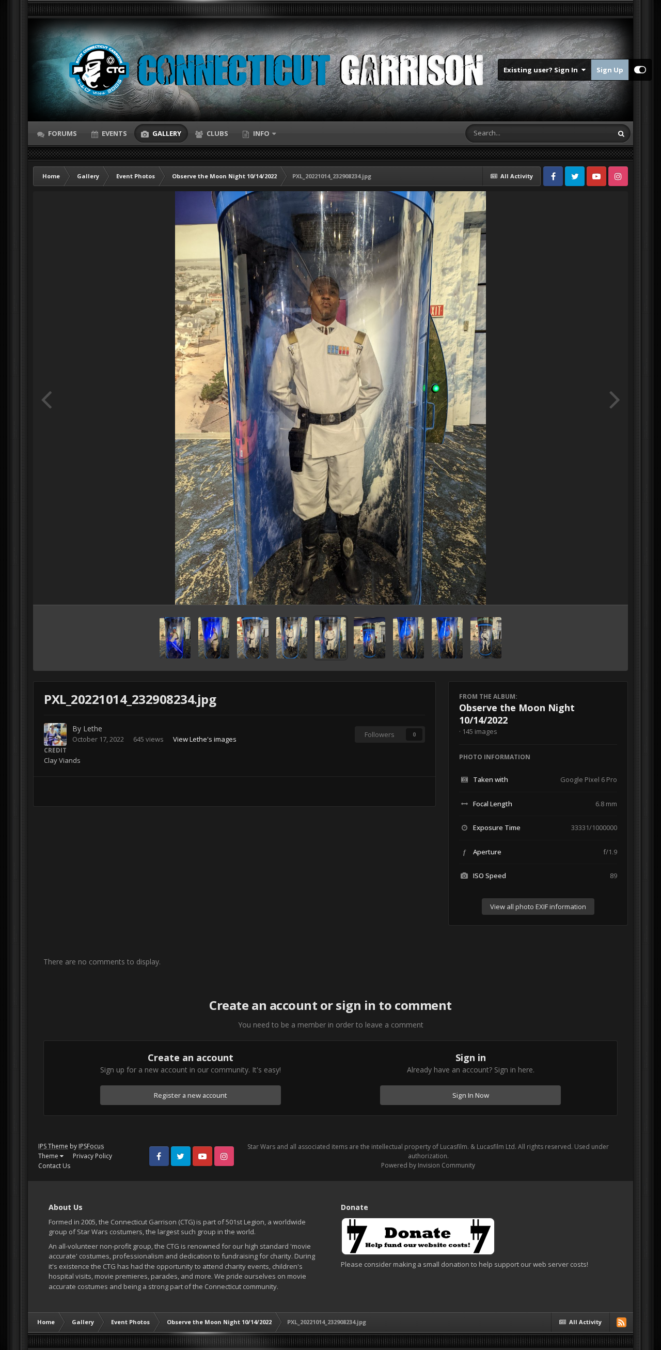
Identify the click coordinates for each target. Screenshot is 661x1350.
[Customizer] (640, 69)
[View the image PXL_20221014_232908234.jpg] (330, 637)
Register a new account (190, 1095)
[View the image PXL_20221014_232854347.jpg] (369, 637)
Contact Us (54, 1165)
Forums (61, 133)
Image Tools (586, 586)
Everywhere (581, 133)
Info (261, 133)
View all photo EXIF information (538, 906)
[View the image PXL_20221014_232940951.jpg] (175, 637)
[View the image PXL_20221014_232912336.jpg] (291, 637)
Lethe (92, 728)
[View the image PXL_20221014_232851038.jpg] (408, 637)
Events (113, 133)
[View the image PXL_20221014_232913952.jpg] (252, 637)
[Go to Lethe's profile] (55, 734)
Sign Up (609, 69)
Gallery (166, 133)
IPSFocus (91, 1146)
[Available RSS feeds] (621, 1322)
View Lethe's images (205, 739)
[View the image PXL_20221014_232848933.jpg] (447, 637)
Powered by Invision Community (428, 1165)
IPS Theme (53, 1146)
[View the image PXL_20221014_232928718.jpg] (213, 637)
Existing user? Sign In (542, 69)
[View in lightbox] (330, 398)
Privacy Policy (92, 1156)
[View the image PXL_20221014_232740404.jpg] (485, 637)
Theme (49, 1156)
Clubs (216, 133)
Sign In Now (470, 1095)
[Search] (621, 133)
